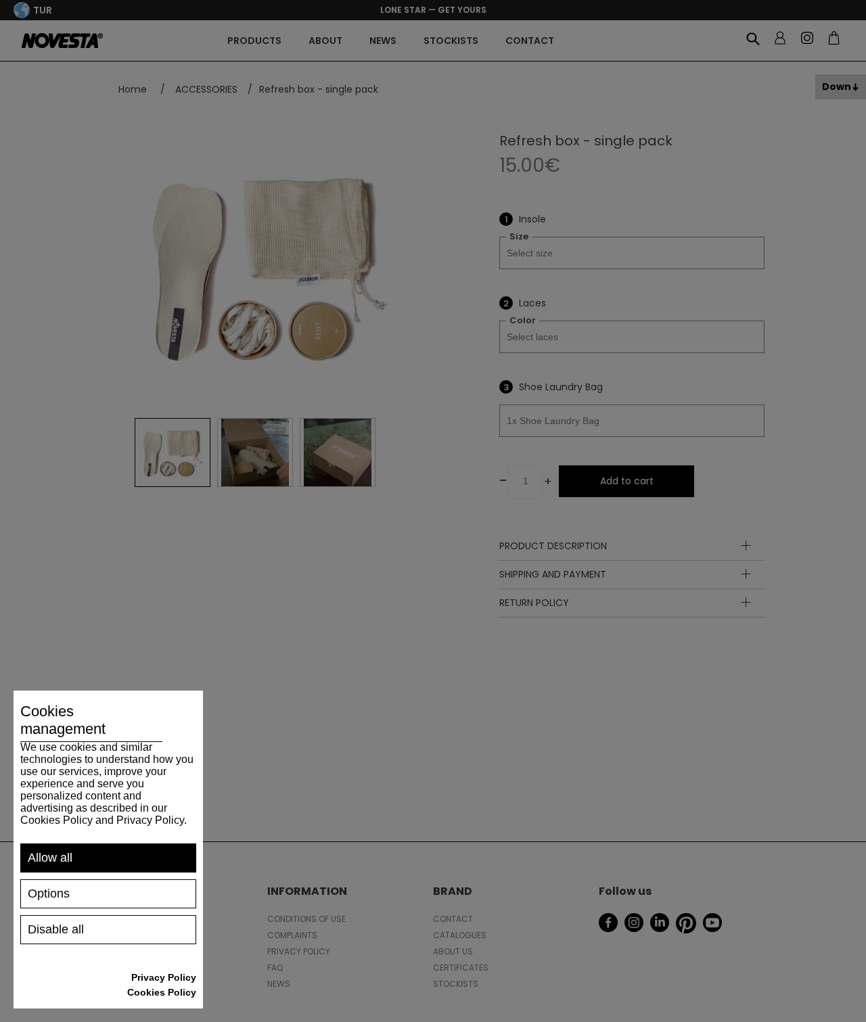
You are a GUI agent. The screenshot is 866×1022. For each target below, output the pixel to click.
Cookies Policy (161, 992)
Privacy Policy (163, 977)
